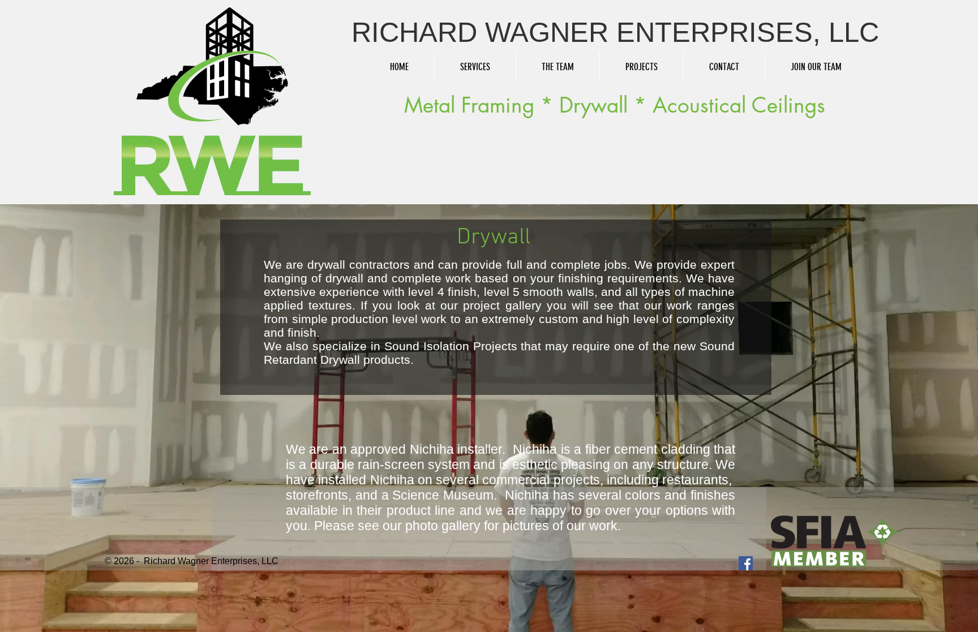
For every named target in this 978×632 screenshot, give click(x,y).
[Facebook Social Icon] (746, 563)
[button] (475, 66)
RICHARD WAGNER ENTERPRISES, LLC (615, 32)
